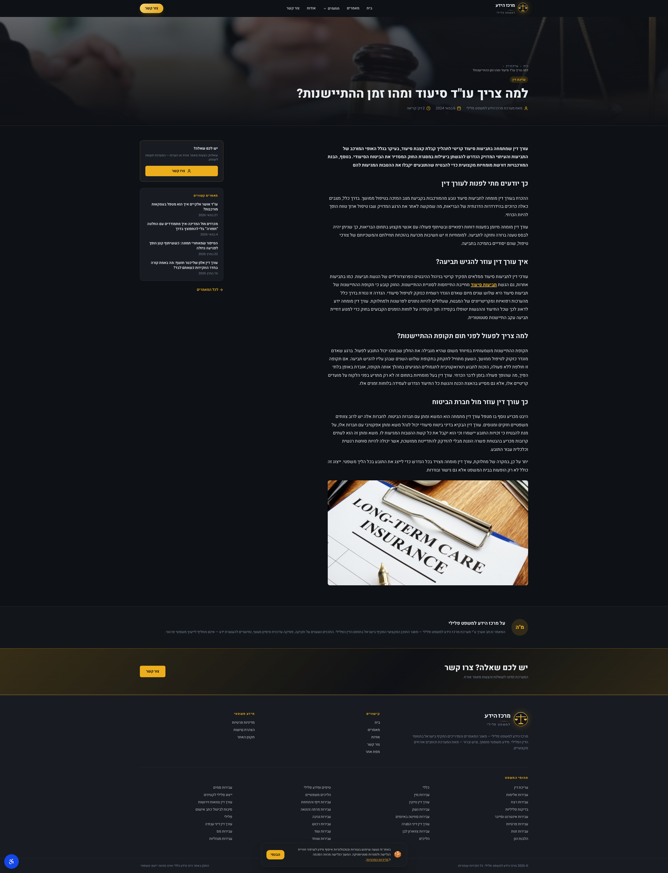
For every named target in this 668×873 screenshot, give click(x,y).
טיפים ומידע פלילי (317, 787)
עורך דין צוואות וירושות (215, 802)
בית (369, 8)
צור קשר (293, 8)
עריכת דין (512, 66)
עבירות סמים (222, 787)
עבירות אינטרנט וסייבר (511, 816)
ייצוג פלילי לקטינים (218, 795)
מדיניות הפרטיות (377, 859)
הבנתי (275, 854)
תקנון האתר (246, 737)
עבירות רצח (519, 802)
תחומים (333, 8)
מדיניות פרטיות (243, 722)
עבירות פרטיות (517, 824)
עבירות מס (224, 831)
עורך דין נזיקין (419, 802)
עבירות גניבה (321, 816)
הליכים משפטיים (318, 795)
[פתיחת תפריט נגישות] (11, 861)
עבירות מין (422, 795)
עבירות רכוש (321, 824)
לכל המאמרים (207, 289)
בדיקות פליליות (516, 809)
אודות (311, 8)
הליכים (424, 838)
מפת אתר (373, 751)
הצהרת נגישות (244, 730)
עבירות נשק (421, 809)
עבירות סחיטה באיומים (413, 816)
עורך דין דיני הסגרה (416, 824)
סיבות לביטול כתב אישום (213, 809)
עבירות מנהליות (220, 838)
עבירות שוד (322, 831)
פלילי (228, 816)
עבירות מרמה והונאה (316, 809)
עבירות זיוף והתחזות (316, 802)
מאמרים (353, 8)
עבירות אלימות (517, 795)
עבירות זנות (519, 831)
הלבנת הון (521, 838)
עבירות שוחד (321, 838)
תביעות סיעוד (484, 284)
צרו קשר (178, 171)
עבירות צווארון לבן (416, 831)
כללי (426, 787)
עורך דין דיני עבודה (218, 824)
